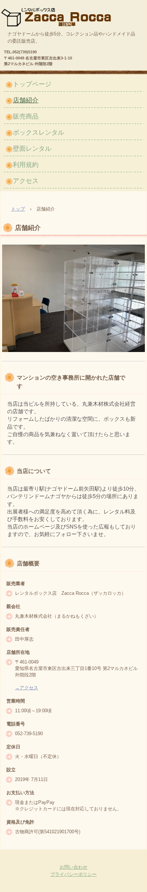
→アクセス (26, 687)
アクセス (26, 180)
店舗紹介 (26, 100)
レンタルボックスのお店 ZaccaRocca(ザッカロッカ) (60, 14)
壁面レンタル (32, 148)
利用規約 (26, 164)
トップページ (32, 84)
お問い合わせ (73, 867)
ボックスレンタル (38, 132)
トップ (18, 209)
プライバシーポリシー (73, 874)
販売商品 (26, 116)
